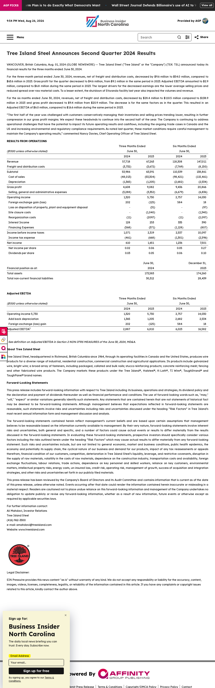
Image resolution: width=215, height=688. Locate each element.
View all (207, 5)
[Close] (65, 615)
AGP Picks (10, 5)
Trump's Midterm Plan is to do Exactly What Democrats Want (52, 5)
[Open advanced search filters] (187, 37)
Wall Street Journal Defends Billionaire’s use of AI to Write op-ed (162, 5)
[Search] (179, 37)
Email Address (19, 656)
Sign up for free (36, 671)
